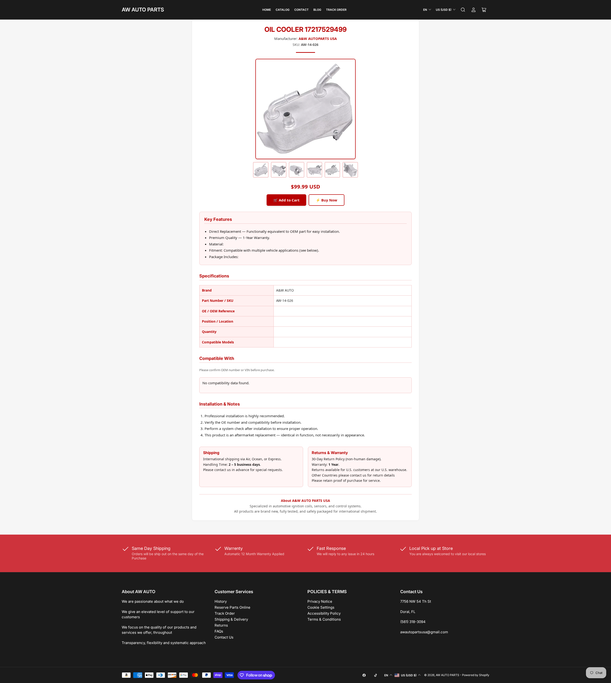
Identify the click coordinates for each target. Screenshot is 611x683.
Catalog (283, 9)
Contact (301, 9)
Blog (317, 9)
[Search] (463, 10)
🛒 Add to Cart (286, 200)
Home (266, 9)
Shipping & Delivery (231, 619)
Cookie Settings (320, 607)
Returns (221, 625)
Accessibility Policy (324, 613)
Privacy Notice (319, 601)
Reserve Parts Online (232, 607)
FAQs (219, 631)
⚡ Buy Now (326, 200)
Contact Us (224, 637)
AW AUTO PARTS (143, 9)
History (221, 601)
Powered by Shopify (475, 675)
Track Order (336, 9)
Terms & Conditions (324, 619)
